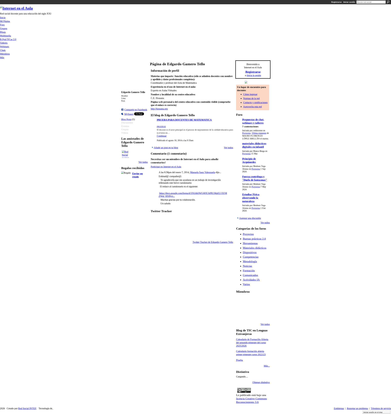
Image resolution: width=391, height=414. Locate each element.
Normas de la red (251, 98)
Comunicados (250, 275)
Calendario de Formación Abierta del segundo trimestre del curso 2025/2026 (252, 342)
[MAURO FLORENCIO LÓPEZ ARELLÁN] (239, 299)
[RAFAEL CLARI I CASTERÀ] (255, 299)
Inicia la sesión (254, 75)
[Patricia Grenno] (263, 316)
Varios (246, 284)
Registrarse (336, 2)
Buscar (388, 2)
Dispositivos (250, 252)
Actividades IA (251, 279)
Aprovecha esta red (252, 106)
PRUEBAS (161, 126)
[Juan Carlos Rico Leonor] (255, 308)
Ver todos (143, 162)
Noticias (247, 266)
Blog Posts (126, 119)
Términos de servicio (381, 408)
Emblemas (339, 408)
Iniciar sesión (349, 2)
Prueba (239, 360)
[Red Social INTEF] (125, 154)
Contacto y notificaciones (255, 102)
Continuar (161, 136)
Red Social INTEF (27, 408)
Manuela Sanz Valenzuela (202, 172)
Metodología (250, 261)
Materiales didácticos (254, 247)
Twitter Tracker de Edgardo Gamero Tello (213, 242)
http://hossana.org (159, 108)
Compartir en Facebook (135, 109)
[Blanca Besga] (263, 308)
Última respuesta (259, 133)
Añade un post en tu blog (166, 147)
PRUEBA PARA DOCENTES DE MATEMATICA (184, 119)
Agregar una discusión (250, 218)
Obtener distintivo (261, 382)
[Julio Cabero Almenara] (255, 316)
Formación (249, 270)
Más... (267, 366)
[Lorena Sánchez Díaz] (247, 308)
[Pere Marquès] (247, 316)
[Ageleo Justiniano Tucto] (247, 299)
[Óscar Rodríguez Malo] (263, 299)
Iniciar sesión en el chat (373, 412)
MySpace (128, 114)
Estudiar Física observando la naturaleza (250, 198)
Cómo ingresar (250, 94)
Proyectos (246, 133)
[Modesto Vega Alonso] (239, 308)
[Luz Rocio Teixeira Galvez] (239, 316)
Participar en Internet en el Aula (166, 166)
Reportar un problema (357, 408)
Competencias (250, 256)
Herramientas (250, 243)
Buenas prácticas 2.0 (254, 238)
